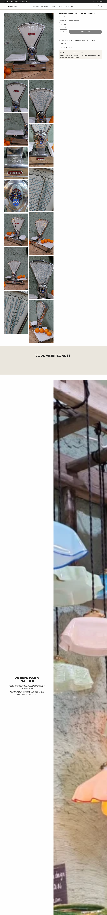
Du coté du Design (10, 1)
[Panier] (102, 6)
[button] (36, 6)
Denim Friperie (22, 1)
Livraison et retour (65, 48)
